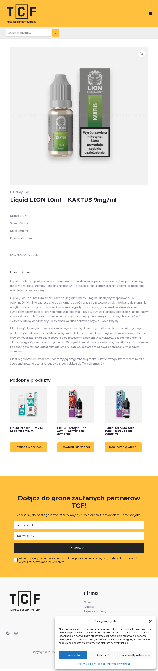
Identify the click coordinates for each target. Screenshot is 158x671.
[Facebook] (8, 633)
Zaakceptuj (73, 655)
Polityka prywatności (119, 663)
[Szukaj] (55, 33)
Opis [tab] (13, 272)
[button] (150, 621)
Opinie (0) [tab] (27, 272)
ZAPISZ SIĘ (79, 547)
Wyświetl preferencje (136, 655)
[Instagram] (16, 633)
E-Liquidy (16, 192)
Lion (26, 192)
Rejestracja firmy (95, 611)
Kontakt (89, 607)
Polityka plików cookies (91, 663)
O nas (87, 602)
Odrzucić (103, 655)
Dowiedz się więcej (28, 447)
